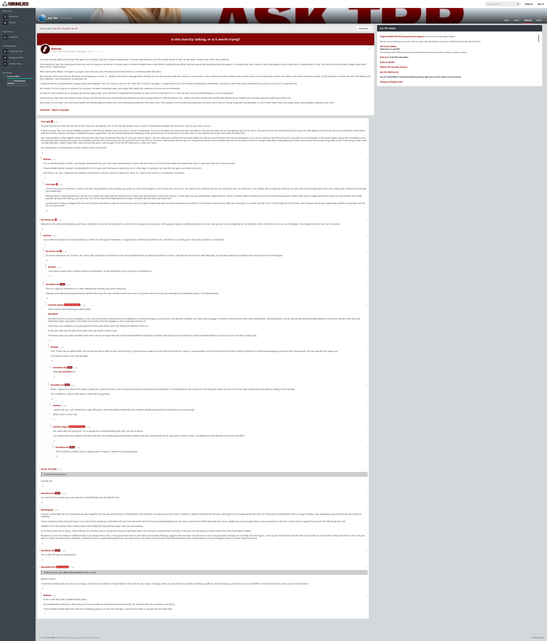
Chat (516, 20)
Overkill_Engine (55, 304)
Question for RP (70, 28)
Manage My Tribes (16, 57)
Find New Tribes (15, 64)
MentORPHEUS (48, 567)
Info (539, 20)
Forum (528, 20)
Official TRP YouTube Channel (393, 67)
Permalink (82, 51)
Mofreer (56, 48)
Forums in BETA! (13, 76)
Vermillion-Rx (52, 284)
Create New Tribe (16, 51)
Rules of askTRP (387, 62)
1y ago (55, 122)
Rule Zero (384, 57)
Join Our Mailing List (389, 72)
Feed (506, 20)
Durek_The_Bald (48, 469)
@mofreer (53, 313)
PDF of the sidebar (388, 46)
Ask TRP (53, 18)
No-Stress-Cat (47, 219)
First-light (46, 121)
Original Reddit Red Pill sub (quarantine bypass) (402, 36)
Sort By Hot (364, 28)
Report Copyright (60, 110)
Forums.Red (45, 28)
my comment (65, 371)
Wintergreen (47, 509)
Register (529, 4)
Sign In (540, 4)
